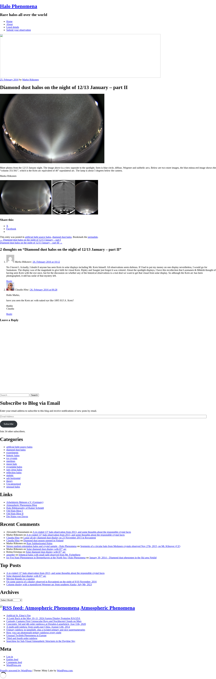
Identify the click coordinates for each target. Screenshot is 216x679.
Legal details (12, 27)
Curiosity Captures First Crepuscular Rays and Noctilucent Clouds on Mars (43, 621)
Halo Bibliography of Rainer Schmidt (25, 508)
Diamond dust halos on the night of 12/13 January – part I (30, 240)
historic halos (12, 455)
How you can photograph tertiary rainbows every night (33, 632)
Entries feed (12, 659)
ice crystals (11, 458)
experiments (12, 452)
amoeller (10, 554)
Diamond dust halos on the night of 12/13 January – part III (31, 242)
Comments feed (14, 662)
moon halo (11, 464)
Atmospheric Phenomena (107, 608)
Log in (9, 656)
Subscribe (8, 424)
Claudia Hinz (13, 537)
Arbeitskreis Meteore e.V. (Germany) (24, 502)
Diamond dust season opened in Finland (43, 540)
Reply (9, 281)
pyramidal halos (14, 466)
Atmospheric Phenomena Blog (21, 505)
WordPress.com (65, 670)
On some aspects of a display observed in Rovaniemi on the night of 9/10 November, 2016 (51, 581)
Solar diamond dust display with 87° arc (46, 549)
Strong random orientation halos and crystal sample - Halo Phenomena (41, 546)
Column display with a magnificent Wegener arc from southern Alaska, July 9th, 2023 (49, 584)
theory (9, 481)
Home (9, 21)
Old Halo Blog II (14, 513)
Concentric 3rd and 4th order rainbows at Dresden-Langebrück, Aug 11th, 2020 (46, 624)
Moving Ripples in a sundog (20, 578)
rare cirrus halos (14, 469)
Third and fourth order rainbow (21, 638)
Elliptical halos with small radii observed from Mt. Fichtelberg (49, 554)
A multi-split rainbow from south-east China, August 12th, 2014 (38, 627)
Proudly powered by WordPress (16, 670)
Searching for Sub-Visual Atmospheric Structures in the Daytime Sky (40, 641)
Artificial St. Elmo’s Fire (18, 615)
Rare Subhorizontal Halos (39, 543)
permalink (93, 237)
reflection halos (14, 472)
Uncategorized (13, 484)
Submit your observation (18, 30)
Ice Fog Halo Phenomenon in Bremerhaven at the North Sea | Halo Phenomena (46, 557)
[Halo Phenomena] (80, 76)
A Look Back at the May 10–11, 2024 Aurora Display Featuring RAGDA (43, 618)
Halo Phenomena (18, 6)
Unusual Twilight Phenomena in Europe (26, 635)
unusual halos (13, 486)
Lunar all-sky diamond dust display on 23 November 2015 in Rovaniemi (59, 537)
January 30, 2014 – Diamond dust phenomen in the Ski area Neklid (123, 557)
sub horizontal (13, 478)
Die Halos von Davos (17, 516)
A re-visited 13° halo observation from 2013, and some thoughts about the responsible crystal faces (82, 532)
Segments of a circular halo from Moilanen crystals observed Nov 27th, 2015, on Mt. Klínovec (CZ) (130, 546)
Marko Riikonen (30, 79)
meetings (10, 461)
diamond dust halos (62, 237)
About (9, 24)
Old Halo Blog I (14, 510)
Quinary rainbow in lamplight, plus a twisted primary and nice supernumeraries (45, 629)
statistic (10, 475)
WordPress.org (13, 665)
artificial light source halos (38, 237)
